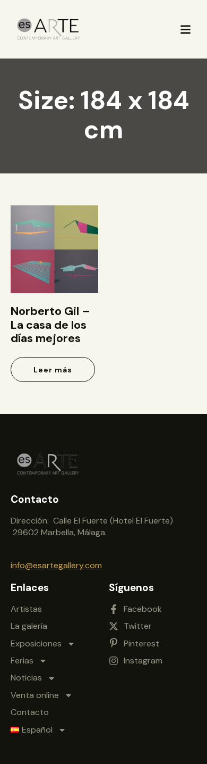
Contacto (30, 712)
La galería (29, 626)
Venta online (35, 695)
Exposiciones (36, 643)
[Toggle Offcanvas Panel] (185, 29)
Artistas (26, 608)
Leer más (52, 370)
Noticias (26, 677)
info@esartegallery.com (56, 565)
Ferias (22, 660)
